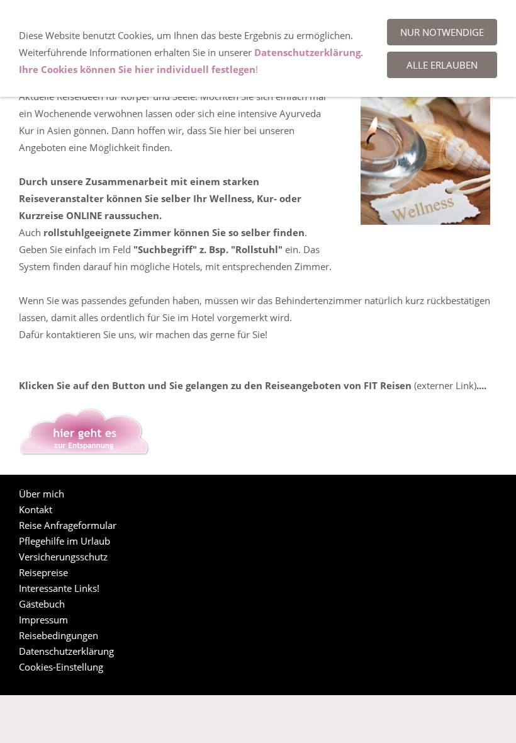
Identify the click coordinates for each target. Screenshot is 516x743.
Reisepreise (43, 572)
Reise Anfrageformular (67, 525)
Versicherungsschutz (63, 556)
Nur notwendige (442, 32)
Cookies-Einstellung (61, 667)
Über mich (41, 493)
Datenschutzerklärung (66, 651)
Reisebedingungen (58, 635)
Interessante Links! (59, 588)
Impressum (43, 619)
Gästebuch (42, 604)
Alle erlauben (442, 65)
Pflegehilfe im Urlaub (64, 541)
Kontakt (35, 509)
